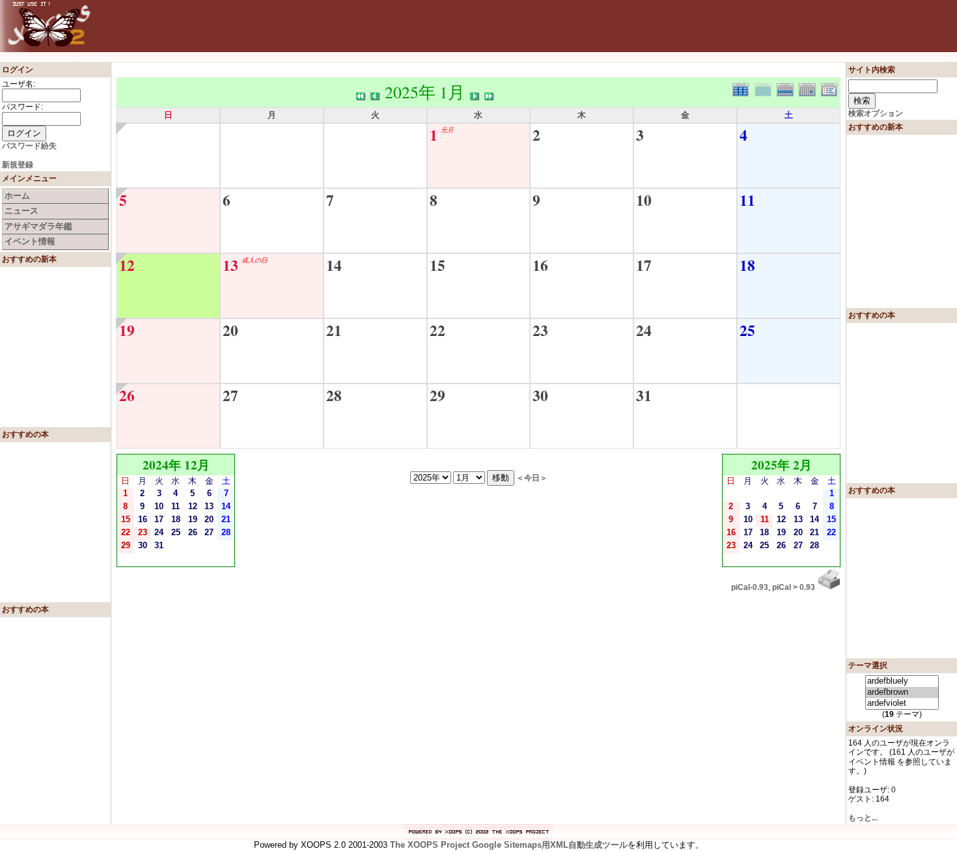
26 (127, 395)
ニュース (21, 211)
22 (437, 330)
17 (644, 265)
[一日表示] (810, 88)
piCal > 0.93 (793, 587)
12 (127, 265)
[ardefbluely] (902, 681)
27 (230, 395)
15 (437, 265)
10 (644, 200)
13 (230, 265)
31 (644, 395)
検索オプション (875, 113)
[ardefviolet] (902, 703)
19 (127, 330)
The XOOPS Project (429, 845)
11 (747, 200)
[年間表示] (743, 88)
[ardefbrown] (902, 692)
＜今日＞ (532, 477)
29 (437, 395)
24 (644, 330)
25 (747, 330)
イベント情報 (30, 241)
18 (747, 265)
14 (334, 265)
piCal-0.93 (749, 587)
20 (230, 330)
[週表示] (788, 88)
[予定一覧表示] (830, 88)
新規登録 (17, 164)
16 (540, 265)
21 (334, 330)
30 (540, 395)
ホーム (17, 196)
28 (334, 395)
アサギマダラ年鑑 (38, 226)
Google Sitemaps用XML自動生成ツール (550, 845)
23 (540, 330)
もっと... (863, 817)
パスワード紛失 (29, 145)
